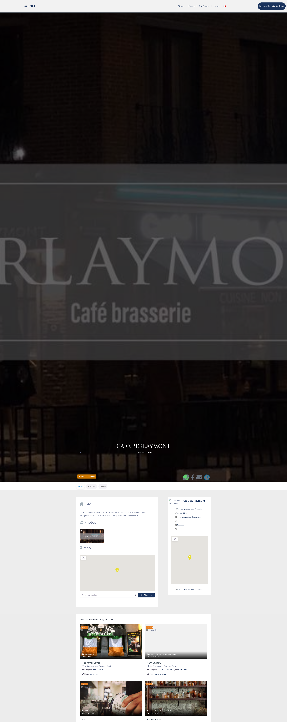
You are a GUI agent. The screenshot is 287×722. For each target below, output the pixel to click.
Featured (84, 627)
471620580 (88, 656)
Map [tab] (104, 486)
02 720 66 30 (182, 513)
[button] (117, 570)
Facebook (181, 525)
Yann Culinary (154, 662)
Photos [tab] (92, 486)
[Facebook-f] (192, 477)
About (181, 6)
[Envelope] (199, 477)
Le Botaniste (154, 719)
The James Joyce (91, 662)
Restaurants (172, 654)
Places (191, 6)
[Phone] (186, 477)
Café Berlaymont (194, 500)
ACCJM (29, 6)
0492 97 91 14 (154, 656)
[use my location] (135, 595)
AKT (84, 719)
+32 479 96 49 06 (90, 713)
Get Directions (146, 595)
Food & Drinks (89, 654)
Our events (204, 6)
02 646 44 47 (154, 713)
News (216, 6)
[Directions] (207, 477)
